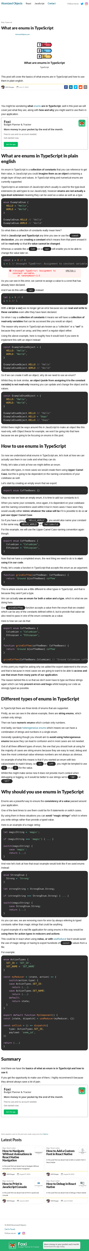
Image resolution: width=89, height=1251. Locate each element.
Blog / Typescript (6, 22)
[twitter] (76, 87)
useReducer (60, 938)
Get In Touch (10, 1229)
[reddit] (80, 87)
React (28, 3)
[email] (85, 87)
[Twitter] (82, 3)
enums (37, 106)
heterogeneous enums (34, 727)
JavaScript (39, 3)
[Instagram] (86, 3)
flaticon (45, 1134)
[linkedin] (71, 87)
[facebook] (66, 87)
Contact (52, 3)
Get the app (11, 144)
